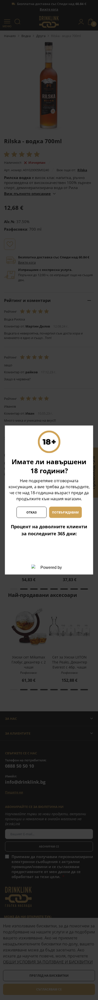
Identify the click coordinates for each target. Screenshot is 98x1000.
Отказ (31, 512)
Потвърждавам (65, 512)
